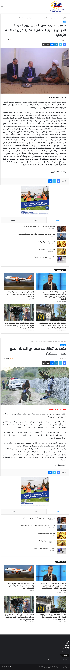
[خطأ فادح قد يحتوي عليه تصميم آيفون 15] (61, 259)
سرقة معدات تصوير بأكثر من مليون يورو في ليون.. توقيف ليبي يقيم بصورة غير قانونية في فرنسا (19, 325)
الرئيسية (63, 17)
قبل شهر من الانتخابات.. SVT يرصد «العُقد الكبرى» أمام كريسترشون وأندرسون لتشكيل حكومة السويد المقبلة (53, 296)
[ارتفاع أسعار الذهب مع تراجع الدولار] (61, 244)
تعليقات (13, 220)
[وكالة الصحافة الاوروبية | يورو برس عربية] (56, 6)
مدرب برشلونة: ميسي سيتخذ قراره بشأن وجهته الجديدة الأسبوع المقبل (37, 234)
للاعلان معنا (66, 649)
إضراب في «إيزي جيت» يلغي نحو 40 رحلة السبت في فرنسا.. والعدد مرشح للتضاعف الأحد (20, 294)
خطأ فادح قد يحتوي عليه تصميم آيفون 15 (44, 257)
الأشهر (57, 220)
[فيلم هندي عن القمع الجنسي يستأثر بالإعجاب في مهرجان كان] (61, 229)
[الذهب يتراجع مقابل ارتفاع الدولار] (61, 251)
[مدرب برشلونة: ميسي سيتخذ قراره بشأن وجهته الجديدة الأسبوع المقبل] (61, 236)
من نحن (67, 645)
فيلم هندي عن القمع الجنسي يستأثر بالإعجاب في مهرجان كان (39, 227)
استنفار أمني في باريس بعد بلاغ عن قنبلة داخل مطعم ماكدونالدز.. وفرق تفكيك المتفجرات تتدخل (52, 325)
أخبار (59, 17)
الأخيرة (35, 220)
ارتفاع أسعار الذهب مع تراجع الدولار (46, 242)
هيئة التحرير (66, 643)
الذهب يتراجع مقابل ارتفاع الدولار (47, 249)
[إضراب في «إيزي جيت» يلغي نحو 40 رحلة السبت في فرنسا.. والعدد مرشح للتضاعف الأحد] (19, 281)
